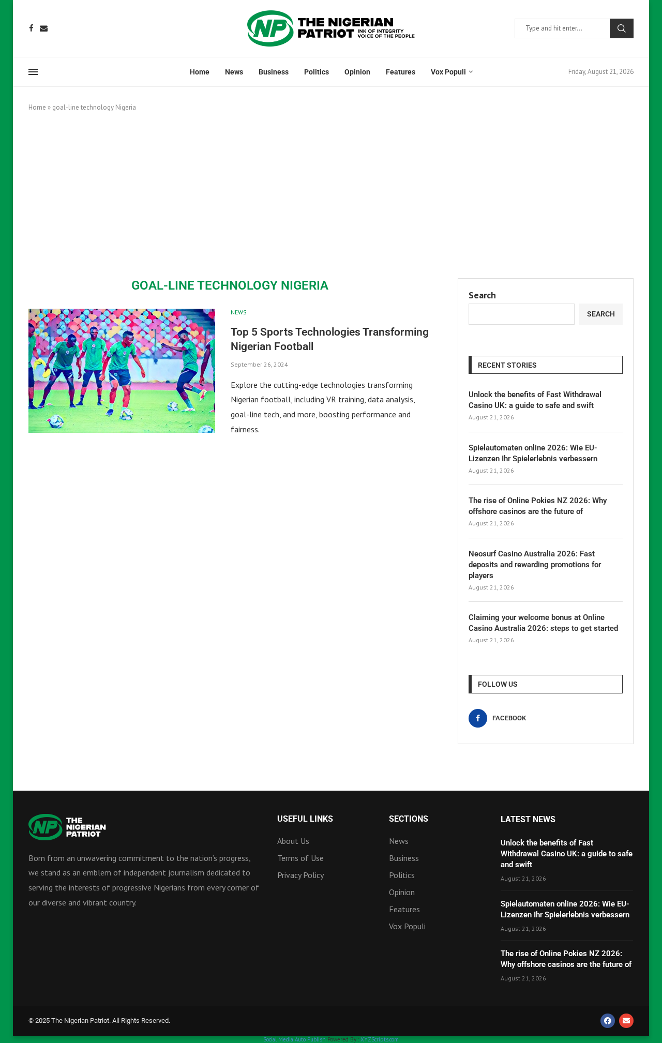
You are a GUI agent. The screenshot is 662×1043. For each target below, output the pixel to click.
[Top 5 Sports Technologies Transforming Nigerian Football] (121, 371)
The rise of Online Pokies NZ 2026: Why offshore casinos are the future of (538, 506)
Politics (316, 72)
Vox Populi (448, 72)
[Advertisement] (331, 195)
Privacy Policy (300, 875)
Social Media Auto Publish (294, 1039)
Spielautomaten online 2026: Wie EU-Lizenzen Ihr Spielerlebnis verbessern (533, 453)
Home (199, 72)
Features (400, 72)
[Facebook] (31, 28)
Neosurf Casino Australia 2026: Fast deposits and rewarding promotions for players (535, 564)
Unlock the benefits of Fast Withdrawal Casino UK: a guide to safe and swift (535, 400)
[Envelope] (626, 1021)
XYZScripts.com (379, 1039)
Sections (408, 819)
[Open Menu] (33, 72)
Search (622, 28)
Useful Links (305, 819)
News (234, 72)
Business (274, 72)
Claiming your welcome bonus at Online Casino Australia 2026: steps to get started (543, 623)
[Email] (43, 28)
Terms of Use (300, 858)
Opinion (357, 72)
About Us (293, 841)
